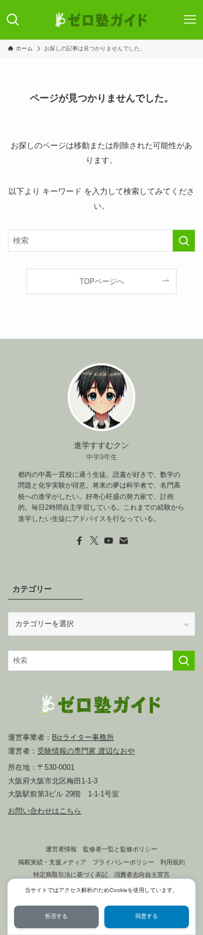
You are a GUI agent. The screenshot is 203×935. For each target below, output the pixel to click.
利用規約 (172, 862)
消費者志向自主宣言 (142, 874)
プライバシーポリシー (123, 862)
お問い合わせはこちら (44, 811)
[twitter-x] (94, 540)
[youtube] (108, 540)
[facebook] (79, 540)
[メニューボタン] (190, 20)
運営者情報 (61, 849)
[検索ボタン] (12, 20)
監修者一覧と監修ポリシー (120, 849)
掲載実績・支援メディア (52, 862)
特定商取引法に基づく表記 (70, 874)
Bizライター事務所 (83, 737)
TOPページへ (102, 281)
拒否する (56, 916)
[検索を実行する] (184, 241)
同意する (146, 916)
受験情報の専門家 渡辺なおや (86, 751)
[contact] (123, 540)
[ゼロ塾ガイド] (101, 20)
